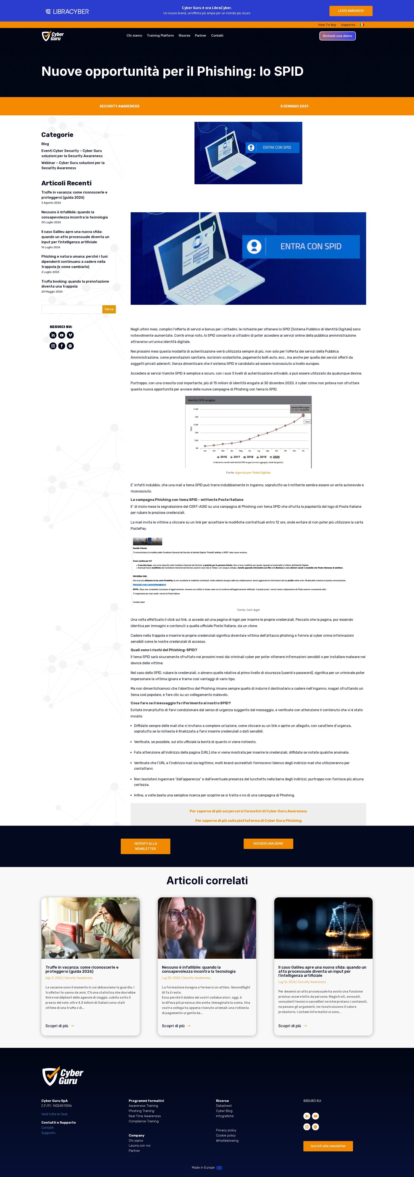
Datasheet (224, 1106)
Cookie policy (226, 1135)
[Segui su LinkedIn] (53, 335)
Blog (45, 144)
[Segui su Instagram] (53, 345)
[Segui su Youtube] (61, 335)
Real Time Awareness (145, 1116)
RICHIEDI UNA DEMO (268, 844)
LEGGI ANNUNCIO (351, 11)
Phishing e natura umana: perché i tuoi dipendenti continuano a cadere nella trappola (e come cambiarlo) (74, 261)
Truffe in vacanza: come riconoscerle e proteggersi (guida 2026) (82, 969)
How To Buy (327, 25)
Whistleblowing (227, 1141)
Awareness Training (143, 1106)
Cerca (109, 309)
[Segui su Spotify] (70, 345)
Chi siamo (134, 35)
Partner (200, 35)
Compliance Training (144, 1121)
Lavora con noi (140, 1146)
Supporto (348, 25)
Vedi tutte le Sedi (54, 1114)
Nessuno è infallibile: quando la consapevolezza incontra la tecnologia (199, 969)
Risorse (184, 35)
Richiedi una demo (337, 36)
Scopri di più (56, 1026)
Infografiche (225, 1116)
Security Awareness (78, 978)
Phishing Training (141, 1111)
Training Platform (160, 35)
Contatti (217, 35)
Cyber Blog (224, 1111)
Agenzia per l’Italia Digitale (253, 472)
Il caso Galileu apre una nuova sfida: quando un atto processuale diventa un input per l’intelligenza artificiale (75, 237)
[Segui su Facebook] (61, 345)
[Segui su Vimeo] (70, 335)
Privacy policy (226, 1130)
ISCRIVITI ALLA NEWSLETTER (145, 846)
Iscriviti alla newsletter (328, 1146)
